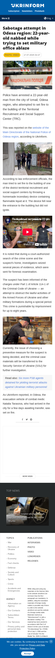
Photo (31, 547)
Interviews (34, 542)
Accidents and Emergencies (14, 589)
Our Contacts (14, 610)
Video (31, 552)
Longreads (34, 556)
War (9, 542)
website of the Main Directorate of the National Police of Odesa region (27, 132)
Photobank (39, 11)
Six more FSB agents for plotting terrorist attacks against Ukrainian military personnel (26, 382)
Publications (35, 538)
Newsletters (27, 11)
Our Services (14, 622)
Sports (11, 579)
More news (28, 476)
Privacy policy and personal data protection (16, 628)
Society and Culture (13, 573)
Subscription (14, 11)
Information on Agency (14, 604)
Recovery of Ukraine (13, 548)
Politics (11, 554)
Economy (12, 558)
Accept (27, 653)
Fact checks (13, 563)
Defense (12, 567)
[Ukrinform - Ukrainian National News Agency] (27, 5)
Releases (33, 561)
